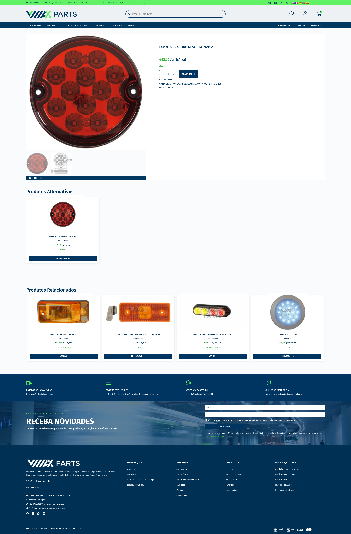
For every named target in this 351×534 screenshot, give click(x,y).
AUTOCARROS (53, 25)
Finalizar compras (233, 474)
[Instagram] (281, 3)
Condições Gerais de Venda (287, 469)
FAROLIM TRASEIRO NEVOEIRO (63, 236)
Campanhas (100, 25)
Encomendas (231, 490)
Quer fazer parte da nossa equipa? (142, 480)
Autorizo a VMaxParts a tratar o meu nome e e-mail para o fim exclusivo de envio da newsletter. (252, 420)
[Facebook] (269, 3)
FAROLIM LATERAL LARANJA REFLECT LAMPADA (138, 334)
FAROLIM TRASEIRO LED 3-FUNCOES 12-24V (213, 334)
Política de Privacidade (221, 437)
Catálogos (117, 25)
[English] (293, 3)
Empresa (301, 25)
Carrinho (229, 469)
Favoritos (230, 485)
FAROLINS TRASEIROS (211, 84)
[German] (300, 3)
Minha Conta (231, 480)
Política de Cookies (283, 480)
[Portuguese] (304, 3)
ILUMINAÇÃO (193, 84)
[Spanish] (307, 3)
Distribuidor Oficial (135, 485)
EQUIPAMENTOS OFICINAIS (77, 25)
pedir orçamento (63, 347)
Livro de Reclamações (285, 485)
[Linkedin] (275, 3)
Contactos (316, 25)
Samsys (78, 528)
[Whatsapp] (287, 3)
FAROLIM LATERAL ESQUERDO (63, 334)
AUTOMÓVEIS (35, 25)
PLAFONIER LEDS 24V (287, 334)
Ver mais (63, 356)
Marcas (131, 25)
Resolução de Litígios (284, 490)
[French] (297, 3)
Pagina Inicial (283, 25)
